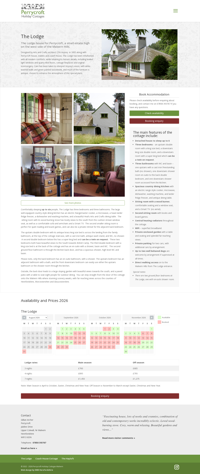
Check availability (154, 113)
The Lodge (26, 458)
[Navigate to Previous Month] (24, 317)
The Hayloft (67, 458)
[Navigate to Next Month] (152, 317)
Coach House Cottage (46, 458)
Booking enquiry (154, 121)
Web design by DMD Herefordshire (37, 470)
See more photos (73, 202)
